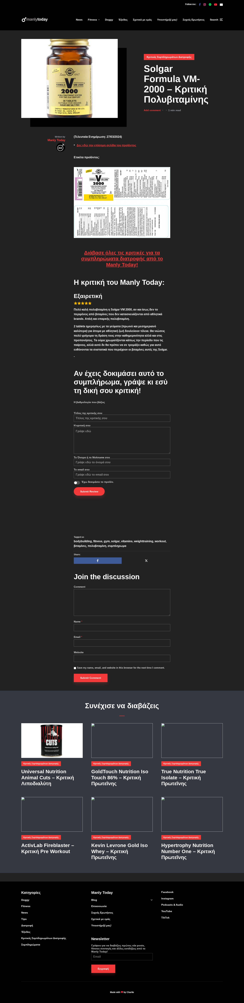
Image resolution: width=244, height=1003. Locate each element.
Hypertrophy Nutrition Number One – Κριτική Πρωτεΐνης (188, 851)
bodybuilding (83, 541)
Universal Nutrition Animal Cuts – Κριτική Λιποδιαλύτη (47, 777)
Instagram (167, 898)
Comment (79, 586)
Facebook (167, 892)
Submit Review (89, 491)
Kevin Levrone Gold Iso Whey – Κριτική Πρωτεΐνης (119, 851)
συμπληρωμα (117, 545)
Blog (94, 899)
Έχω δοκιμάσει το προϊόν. (97, 481)
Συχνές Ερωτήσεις (194, 19)
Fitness (92, 19)
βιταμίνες (80, 545)
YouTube (166, 911)
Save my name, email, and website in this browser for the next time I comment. (121, 667)
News (79, 19)
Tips (24, 919)
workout (160, 541)
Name (78, 621)
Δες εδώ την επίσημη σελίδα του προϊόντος (106, 145)
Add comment (152, 110)
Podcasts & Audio (172, 904)
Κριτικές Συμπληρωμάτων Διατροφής (169, 57)
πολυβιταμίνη (97, 545)
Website (79, 652)
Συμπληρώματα (30, 944)
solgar (115, 541)
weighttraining (143, 541)
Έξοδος (123, 19)
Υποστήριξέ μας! (167, 19)
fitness (97, 541)
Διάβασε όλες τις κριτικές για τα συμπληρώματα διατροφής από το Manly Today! (122, 258)
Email (78, 636)
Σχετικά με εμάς (142, 19)
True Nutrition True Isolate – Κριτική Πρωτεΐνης (183, 777)
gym (107, 541)
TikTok (165, 917)
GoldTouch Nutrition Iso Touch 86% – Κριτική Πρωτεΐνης (119, 777)
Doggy (109, 19)
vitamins (127, 541)
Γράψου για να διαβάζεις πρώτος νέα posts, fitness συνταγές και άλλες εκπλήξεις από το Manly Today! (118, 948)
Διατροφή (27, 925)
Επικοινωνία (99, 906)
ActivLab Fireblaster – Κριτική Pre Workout (47, 848)
